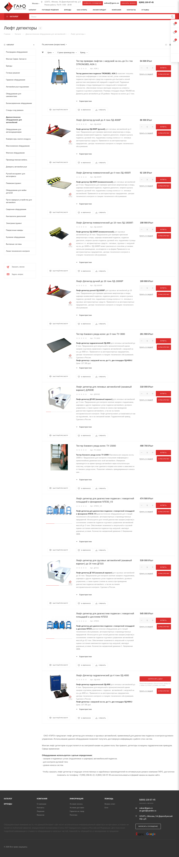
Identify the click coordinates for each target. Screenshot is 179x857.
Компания (42, 799)
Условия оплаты (76, 804)
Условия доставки (77, 808)
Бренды (8, 804)
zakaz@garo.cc (111, 3)
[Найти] (172, 16)
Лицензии (40, 811)
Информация (76, 799)
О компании (41, 804)
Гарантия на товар (77, 811)
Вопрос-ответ (110, 804)
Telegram (159, 3)
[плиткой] (166, 44)
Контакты (40, 808)
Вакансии (40, 815)
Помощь (109, 799)
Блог (106, 808)
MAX (164, 3)
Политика (73, 815)
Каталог (8, 799)
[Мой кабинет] (174, 10)
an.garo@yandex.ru (147, 811)
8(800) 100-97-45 (146, 2)
